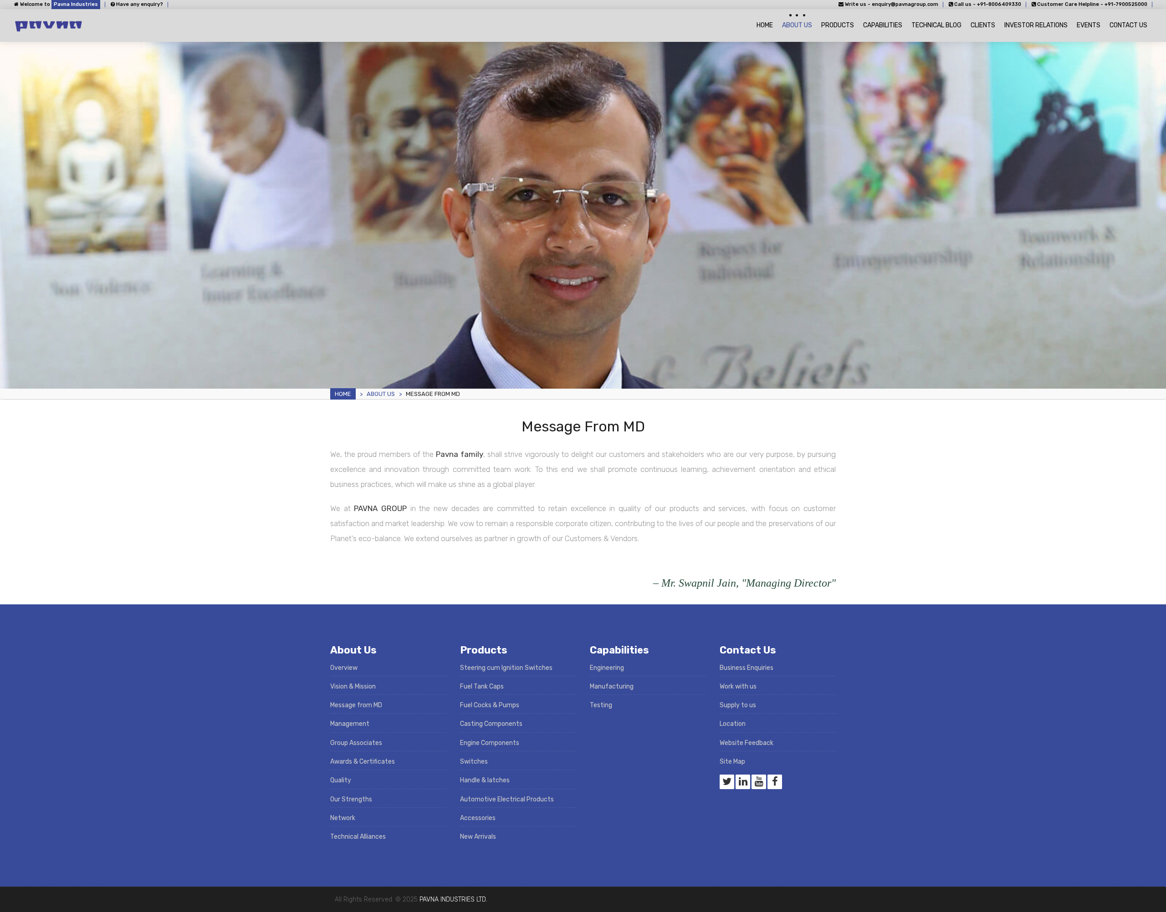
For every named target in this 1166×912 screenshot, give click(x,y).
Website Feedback (746, 743)
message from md (433, 393)
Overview (344, 668)
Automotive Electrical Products (507, 799)
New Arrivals (478, 837)
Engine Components (489, 743)
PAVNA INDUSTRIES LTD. (453, 899)
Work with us (738, 686)
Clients (983, 25)
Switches (474, 761)
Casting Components (491, 724)
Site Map (732, 761)
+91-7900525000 (1126, 4)
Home (765, 25)
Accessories (478, 818)
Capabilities (882, 25)
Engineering (607, 668)
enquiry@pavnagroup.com (905, 4)
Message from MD (356, 705)
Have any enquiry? (139, 4)
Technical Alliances (358, 837)
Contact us (1128, 25)
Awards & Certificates (362, 761)
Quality (340, 780)
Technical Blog (936, 25)
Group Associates (356, 743)
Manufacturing (612, 686)
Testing (601, 705)
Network (342, 818)
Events (1088, 25)
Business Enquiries (746, 668)
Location (733, 724)
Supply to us (738, 705)
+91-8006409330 (999, 4)
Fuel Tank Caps (482, 686)
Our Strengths (351, 799)
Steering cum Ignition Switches (506, 668)
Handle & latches (485, 780)
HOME (343, 393)
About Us (797, 25)
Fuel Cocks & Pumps (489, 705)
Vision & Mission (353, 686)
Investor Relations (1036, 25)
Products (837, 25)
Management (349, 724)
